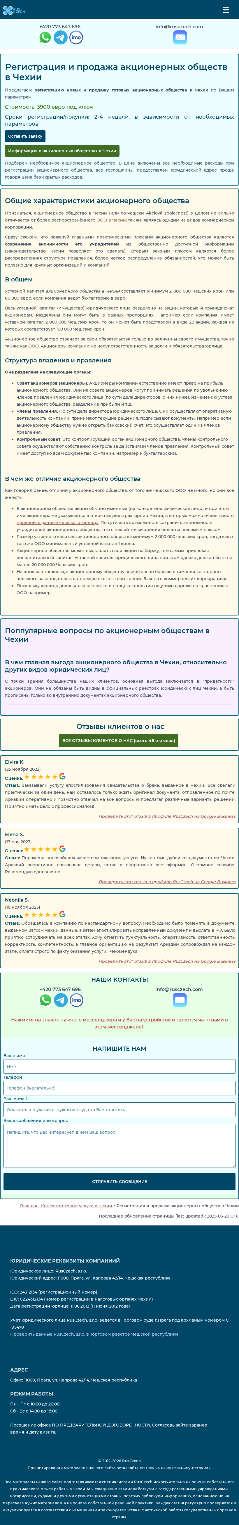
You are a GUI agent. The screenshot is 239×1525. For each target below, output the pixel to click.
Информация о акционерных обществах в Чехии (62, 150)
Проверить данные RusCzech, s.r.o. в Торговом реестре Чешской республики (94, 1334)
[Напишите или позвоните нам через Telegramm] (60, 1001)
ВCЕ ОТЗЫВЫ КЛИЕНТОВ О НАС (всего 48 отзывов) (118, 740)
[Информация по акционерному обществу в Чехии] (60, 38)
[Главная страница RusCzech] (12, 10)
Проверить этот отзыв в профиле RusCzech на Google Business (167, 816)
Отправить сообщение (119, 1181)
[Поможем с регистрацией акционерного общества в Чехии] (44, 38)
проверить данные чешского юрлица (58, 522)
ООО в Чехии (111, 220)
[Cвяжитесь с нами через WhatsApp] (44, 1001)
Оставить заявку (25, 136)
